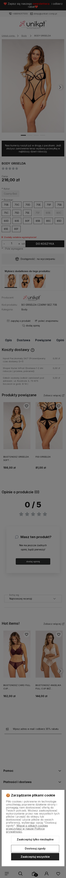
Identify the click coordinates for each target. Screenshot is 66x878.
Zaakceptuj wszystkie (35, 856)
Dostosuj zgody (35, 848)
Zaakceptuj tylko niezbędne (35, 839)
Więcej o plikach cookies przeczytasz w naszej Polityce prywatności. (27, 828)
